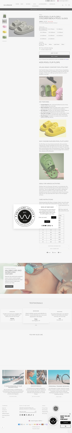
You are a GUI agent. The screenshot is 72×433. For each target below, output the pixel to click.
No (65, 426)
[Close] (70, 414)
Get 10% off (66, 422)
